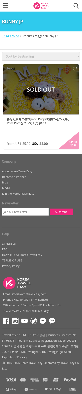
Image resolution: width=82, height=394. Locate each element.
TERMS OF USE (12, 260)
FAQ (5, 249)
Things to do (10, 36)
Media (6, 188)
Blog (5, 182)
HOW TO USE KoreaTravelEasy (22, 255)
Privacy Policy (11, 266)
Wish (74, 70)
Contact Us (9, 244)
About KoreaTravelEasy (17, 171)
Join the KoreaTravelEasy (18, 193)
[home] (41, 5)
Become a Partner (14, 177)
